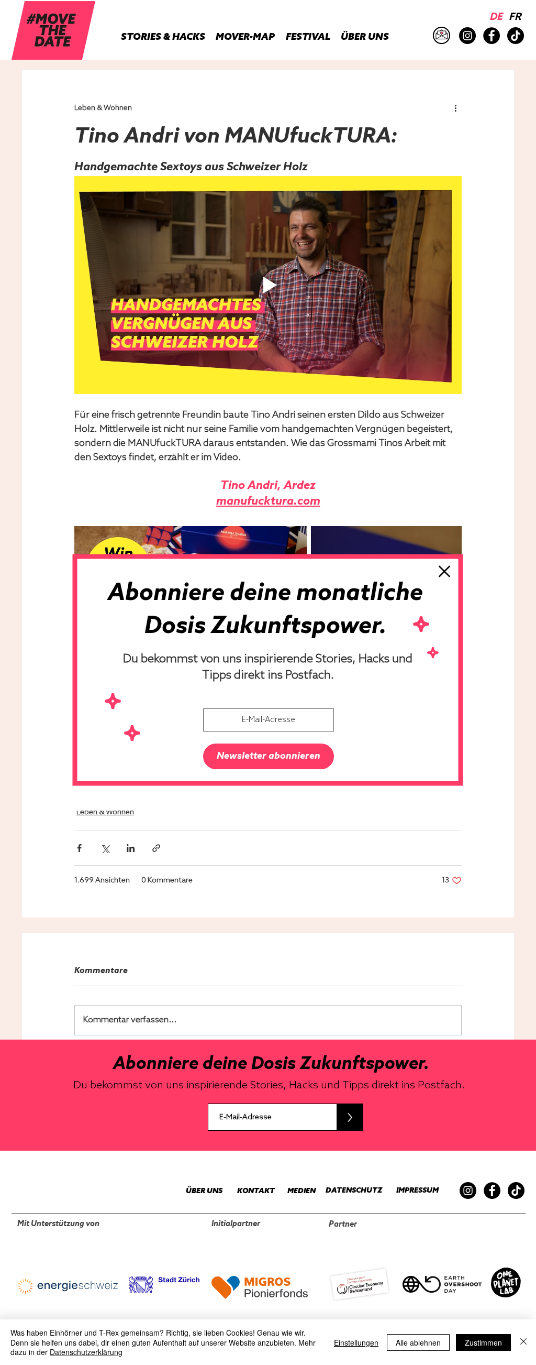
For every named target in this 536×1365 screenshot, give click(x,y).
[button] (444, 571)
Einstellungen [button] (356, 1342)
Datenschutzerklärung (86, 1352)
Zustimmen (483, 1342)
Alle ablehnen (418, 1342)
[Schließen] (523, 1342)
